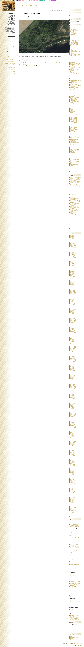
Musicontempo (73, 143)
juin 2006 (72, 500)
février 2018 (72, 343)
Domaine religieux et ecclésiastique (74, 140)
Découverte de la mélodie (75, 51)
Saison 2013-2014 (73, 120)
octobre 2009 (72, 455)
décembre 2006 (73, 493)
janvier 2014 (72, 398)
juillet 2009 (72, 459)
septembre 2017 (73, 349)
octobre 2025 (72, 246)
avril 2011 (72, 435)
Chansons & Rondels (74, 100)
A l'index (71, 165)
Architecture (72, 152)
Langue (71, 36)
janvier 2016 (72, 371)
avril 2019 (72, 328)
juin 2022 (72, 285)
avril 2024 (72, 262)
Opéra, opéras (73, 141)
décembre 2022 (73, 279)
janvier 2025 (72, 256)
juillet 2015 (72, 378)
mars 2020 (72, 315)
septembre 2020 (73, 309)
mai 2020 (72, 313)
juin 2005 (72, 513)
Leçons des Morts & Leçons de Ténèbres (11, 42)
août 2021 (72, 296)
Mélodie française (73, 50)
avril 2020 (72, 314)
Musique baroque (73, 167)
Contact (13, 71)
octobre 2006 (72, 496)
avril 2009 (72, 462)
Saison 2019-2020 (73, 127)
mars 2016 (72, 369)
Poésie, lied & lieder (74, 44)
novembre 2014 (73, 387)
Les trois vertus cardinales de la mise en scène (10, 49)
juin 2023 (72, 272)
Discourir (72, 151)
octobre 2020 (72, 308)
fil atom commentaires (74, 639)
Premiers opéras (73, 57)
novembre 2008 (73, 468)
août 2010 (72, 444)
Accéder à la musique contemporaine (74, 610)
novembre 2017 (73, 347)
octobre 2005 (72, 509)
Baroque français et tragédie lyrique (74, 59)
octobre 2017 (72, 348)
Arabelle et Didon (12, 43)
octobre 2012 (72, 415)
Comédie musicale (73, 99)
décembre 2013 (73, 399)
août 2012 (72, 417)
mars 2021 (72, 302)
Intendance (72, 35)
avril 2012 (72, 422)
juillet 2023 (72, 271)
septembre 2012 (73, 416)
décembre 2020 (73, 305)
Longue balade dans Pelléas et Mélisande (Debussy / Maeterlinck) (75, 525)
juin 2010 (72, 446)
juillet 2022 (72, 284)
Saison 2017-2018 (73, 124)
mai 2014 (72, 394)
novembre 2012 (73, 414)
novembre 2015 (73, 374)
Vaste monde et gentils (50, 62)
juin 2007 (72, 487)
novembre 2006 (73, 494)
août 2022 (72, 283)
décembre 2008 (73, 466)
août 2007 (72, 484)
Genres (71, 108)
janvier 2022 (72, 291)
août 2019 (72, 323)
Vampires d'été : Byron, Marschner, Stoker (74, 41)
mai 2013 (72, 407)
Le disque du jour (73, 145)
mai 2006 (72, 501)
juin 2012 (72, 419)
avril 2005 (72, 516)
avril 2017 (72, 355)
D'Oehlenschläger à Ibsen (75, 39)
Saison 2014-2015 (73, 121)
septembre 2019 (73, 322)
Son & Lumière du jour (74, 148)
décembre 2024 (73, 257)
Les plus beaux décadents (75, 90)
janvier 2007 (72, 492)
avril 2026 (72, 239)
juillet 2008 (72, 472)
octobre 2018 (72, 334)
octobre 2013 (72, 402)
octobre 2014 (72, 388)
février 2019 (72, 330)
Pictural (71, 153)
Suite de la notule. (23, 60)
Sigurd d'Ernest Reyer (74, 84)
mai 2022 (72, 286)
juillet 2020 (72, 311)
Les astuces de (11, 61)
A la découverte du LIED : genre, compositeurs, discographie (75, 538)
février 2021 (72, 303)
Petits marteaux (73, 132)
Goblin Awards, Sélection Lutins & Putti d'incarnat (75, 55)
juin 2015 (72, 379)
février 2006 (72, 504)
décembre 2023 (73, 265)
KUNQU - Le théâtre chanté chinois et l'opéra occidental (75, 575)
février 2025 (72, 255)
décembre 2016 (73, 359)
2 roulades (22, 65)
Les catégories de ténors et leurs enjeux (75, 551)
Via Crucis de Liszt (73, 53)
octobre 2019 (72, 321)
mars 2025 (72, 254)
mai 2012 (72, 421)
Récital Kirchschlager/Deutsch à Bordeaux (75, 601)
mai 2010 (72, 447)
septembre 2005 (73, 510)
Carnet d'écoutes (73, 144)
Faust (71, 52)
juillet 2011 (72, 432)
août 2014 (72, 390)
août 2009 (72, 458)
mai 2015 (72, 380)
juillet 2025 (72, 249)
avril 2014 (72, 395)
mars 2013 (72, 409)
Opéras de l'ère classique (75, 63)
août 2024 (72, 258)
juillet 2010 (72, 445)
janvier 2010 (72, 452)
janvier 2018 (72, 345)
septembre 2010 (73, 443)
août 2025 (72, 248)
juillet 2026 (72, 236)
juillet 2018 (72, 338)
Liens (14, 73)
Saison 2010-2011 (73, 117)
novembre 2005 (73, 508)
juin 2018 (72, 339)
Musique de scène (73, 104)
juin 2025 (72, 251)
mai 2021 (72, 300)
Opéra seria (72, 62)
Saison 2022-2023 (73, 130)
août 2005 (72, 511)
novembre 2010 (73, 441)
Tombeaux (72, 213)
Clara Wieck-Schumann (74, 46)
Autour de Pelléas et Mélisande (74, 89)
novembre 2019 (73, 320)
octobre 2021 (72, 294)
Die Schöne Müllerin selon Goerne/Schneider (75, 604)
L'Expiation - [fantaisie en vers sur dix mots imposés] (75, 584)
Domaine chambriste (74, 135)
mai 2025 (72, 252)
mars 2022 (72, 289)
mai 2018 (72, 340)
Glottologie (72, 112)
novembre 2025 (73, 245)
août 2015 (72, 377)
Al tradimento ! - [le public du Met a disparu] (75, 587)
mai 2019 (72, 327)
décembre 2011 (73, 426)
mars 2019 (72, 329)
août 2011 (72, 431)
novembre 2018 (73, 333)
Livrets (71, 109)
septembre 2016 (73, 362)
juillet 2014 (72, 392)
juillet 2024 (72, 260)
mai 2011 (72, 434)
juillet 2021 (72, 298)
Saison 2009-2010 (73, 116)
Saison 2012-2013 (73, 119)
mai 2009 (72, 461)
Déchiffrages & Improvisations (73, 32)
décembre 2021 (73, 292)
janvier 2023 (72, 277)
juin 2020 (72, 312)
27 (74, 631)
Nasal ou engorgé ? (11, 45)
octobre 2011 (72, 428)
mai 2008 (72, 474)
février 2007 (72, 491)
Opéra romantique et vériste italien (74, 76)
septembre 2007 (73, 483)
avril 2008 (72, 475)
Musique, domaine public (10, 59)
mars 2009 (72, 463)
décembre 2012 (73, 413)
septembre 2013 (73, 403)
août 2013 (72, 404)
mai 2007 (72, 488)
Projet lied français (73, 49)
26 (72, 631)
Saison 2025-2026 (73, 33)
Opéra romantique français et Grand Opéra (75, 81)
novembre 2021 (73, 293)
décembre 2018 (73, 332)
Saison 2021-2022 (73, 129)
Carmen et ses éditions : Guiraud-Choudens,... (75, 201)
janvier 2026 (72, 243)
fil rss (71, 636)
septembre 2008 (73, 470)
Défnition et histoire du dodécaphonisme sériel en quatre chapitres (75, 562)
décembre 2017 (73, 346)
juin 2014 (72, 393)
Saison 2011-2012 (73, 118)
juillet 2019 (72, 324)
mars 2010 (72, 450)
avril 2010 (72, 449)
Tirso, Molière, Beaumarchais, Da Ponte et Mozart (75, 67)
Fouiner (70, 19)
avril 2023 (72, 274)
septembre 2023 (73, 268)
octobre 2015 (72, 375)
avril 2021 (72, 301)
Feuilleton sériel (12, 51)
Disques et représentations (75, 114)
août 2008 (72, 471)
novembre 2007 (73, 481)
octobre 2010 (72, 442)
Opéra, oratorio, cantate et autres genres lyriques (75, 547)
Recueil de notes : (11, 57)
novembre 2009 (73, 454)
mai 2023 (72, 273)
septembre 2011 (73, 430)
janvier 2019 (72, 331)
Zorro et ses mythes (74, 42)
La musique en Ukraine (74, 26)
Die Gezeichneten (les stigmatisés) (74, 95)
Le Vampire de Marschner (75, 73)
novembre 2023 (73, 266)
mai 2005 (72, 515)
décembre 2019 (73, 319)
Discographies (73, 113)
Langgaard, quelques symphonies (74, 596)
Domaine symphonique (74, 136)
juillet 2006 (72, 499)
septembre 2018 (73, 336)
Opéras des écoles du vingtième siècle (74, 98)
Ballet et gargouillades (74, 142)
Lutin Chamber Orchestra (75, 149)
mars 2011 (72, 436)
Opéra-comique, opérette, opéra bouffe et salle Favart (75, 553)
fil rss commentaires (74, 637)
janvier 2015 (72, 385)
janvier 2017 (72, 358)
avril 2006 (72, 502)
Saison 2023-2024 (73, 131)
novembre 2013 (73, 400)
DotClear (80, 643)
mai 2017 (72, 354)
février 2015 (72, 384)
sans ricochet (30, 65)
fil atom (71, 638)
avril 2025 (72, 253)
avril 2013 (72, 408)
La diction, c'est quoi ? (74, 564)
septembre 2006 (73, 497)
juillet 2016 (72, 365)
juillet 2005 (72, 512)
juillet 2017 (72, 351)
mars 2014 (72, 396)
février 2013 (72, 411)
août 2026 (72, 235)
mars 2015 (72, 383)
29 (77, 631)
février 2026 (72, 242)
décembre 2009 (73, 453)
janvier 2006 (72, 506)
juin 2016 (72, 366)
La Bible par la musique (74, 30)
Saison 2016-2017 (73, 123)
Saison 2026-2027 (73, 34)
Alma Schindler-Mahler (74, 47)
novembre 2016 (73, 360)
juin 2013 (72, 406)
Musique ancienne (73, 166)
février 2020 (72, 317)
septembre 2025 (73, 247)
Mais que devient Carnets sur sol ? (75, 178)
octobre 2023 (72, 267)
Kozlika (73, 643)
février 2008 (72, 478)
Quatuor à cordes (73, 133)
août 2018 (72, 337)
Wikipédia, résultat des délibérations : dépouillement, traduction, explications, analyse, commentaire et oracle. (75, 617)
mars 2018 (72, 342)
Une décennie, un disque (75, 28)
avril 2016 (72, 368)
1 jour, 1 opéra (73, 29)
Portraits (71, 110)
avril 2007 (72, 489)
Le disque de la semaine (75, 147)
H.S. (44, 62)
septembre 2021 (73, 295)
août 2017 (72, 350)
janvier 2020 (72, 318)
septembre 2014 (73, 389)
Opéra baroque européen (75, 61)
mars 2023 (72, 275)
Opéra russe (72, 96)
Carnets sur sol (29, 5)
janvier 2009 (72, 465)
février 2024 (72, 264)
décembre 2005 (73, 507)
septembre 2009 (73, 456)
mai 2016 (72, 367)
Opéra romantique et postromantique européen (75, 79)
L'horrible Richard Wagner (75, 74)
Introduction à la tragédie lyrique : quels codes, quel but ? (75, 532)
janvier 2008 (72, 479)
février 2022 (72, 290)
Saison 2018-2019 (73, 126)
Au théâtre (72, 154)
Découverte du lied (73, 45)
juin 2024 (72, 261)
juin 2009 (72, 460)
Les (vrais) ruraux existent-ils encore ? (31, 13)
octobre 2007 (72, 482)
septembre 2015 (73, 376)
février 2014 (72, 397)
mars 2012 (72, 423)
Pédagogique (72, 111)
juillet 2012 (72, 418)
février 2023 (72, 276)
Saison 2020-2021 (73, 128)
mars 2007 (72, 490)
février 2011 (72, 437)
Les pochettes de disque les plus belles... (74, 195)
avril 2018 (72, 341)
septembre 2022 (73, 282)
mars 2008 (72, 477)
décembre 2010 (73, 440)
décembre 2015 (73, 372)
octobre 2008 (72, 469)
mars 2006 (72, 503)
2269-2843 (79, 645)
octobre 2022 (72, 281)
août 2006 (72, 498)
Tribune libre (13, 69)
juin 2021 (72, 299)
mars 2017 (72, 356)
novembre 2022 (73, 280)
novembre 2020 (73, 307)
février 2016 (72, 370)
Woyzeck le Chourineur (10, 44)
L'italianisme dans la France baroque (11, 38)
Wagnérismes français (74, 87)
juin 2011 (71, 433)
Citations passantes (74, 43)
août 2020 (72, 310)
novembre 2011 (73, 427)
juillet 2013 (72, 405)
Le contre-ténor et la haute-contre (74, 545)
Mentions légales (12, 67)
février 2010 (72, 451)
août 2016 (72, 364)
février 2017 (72, 357)
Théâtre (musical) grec (74, 103)
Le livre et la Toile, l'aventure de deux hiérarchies (9, 40)
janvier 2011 (72, 439)
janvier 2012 (72, 425)
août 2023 (72, 270)
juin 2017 (72, 352)
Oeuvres (72, 107)
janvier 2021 (72, 304)
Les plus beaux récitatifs (75, 56)
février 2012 (72, 424)
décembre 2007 (73, 480)
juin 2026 (72, 237)
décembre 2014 (73, 386)
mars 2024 (72, 263)
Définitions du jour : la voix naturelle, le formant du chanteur (75, 556)
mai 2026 (72, 238)
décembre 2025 (73, 244)
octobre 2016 (72, 361)
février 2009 (72, 464)
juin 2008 (72, 473)
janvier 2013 (72, 412)
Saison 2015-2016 (73, 122)
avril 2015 (72, 381)
